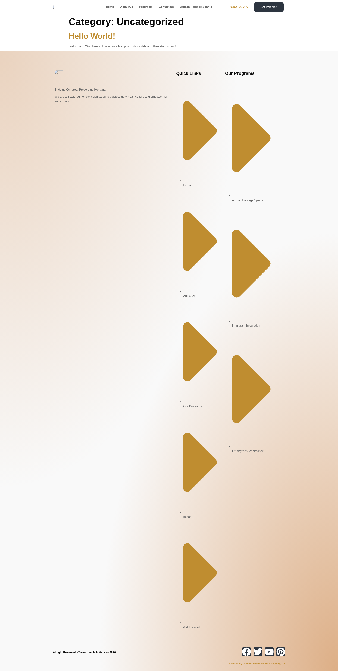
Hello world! (92, 36)
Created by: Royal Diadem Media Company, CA (257, 663)
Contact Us (166, 6)
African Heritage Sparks (196, 6)
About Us (126, 6)
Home (110, 6)
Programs (145, 6)
